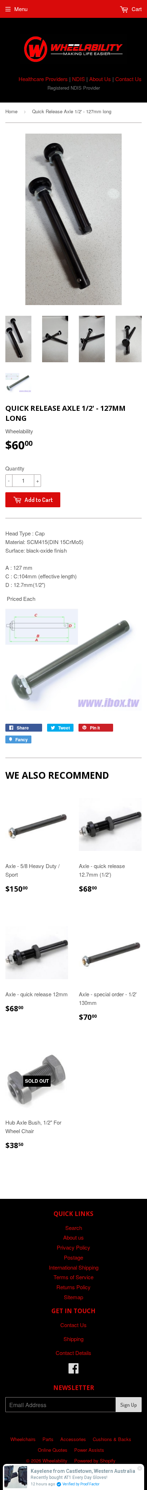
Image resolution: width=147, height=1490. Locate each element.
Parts (48, 1439)
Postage (73, 1257)
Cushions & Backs (112, 1439)
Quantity (14, 468)
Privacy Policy (73, 1247)
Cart (136, 9)
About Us (100, 79)
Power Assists (89, 1449)
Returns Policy (73, 1287)
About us (73, 1237)
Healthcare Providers (43, 79)
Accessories (73, 1439)
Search (73, 1227)
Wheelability (54, 1460)
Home (11, 111)
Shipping (73, 1338)
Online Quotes (52, 1449)
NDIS (78, 79)
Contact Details (73, 1352)
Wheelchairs (23, 1439)
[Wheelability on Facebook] (73, 1370)
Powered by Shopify (95, 1460)
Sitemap (73, 1297)
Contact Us (128, 79)
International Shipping (73, 1267)
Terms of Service (73, 1277)
